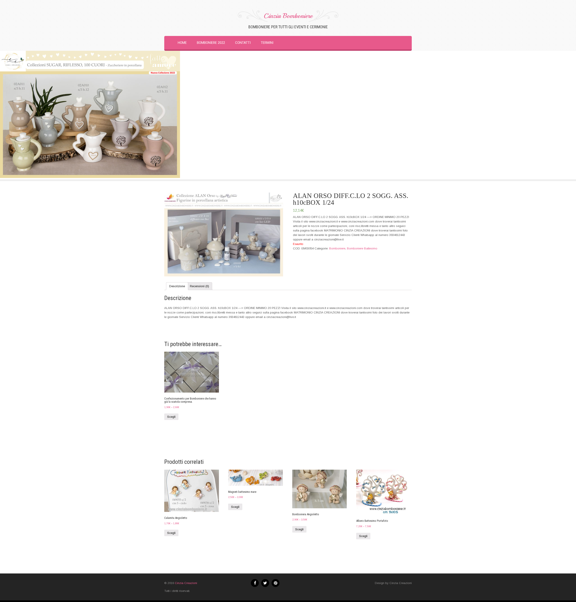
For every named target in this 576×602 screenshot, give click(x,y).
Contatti (243, 43)
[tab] (177, 286)
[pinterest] (275, 583)
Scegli (171, 416)
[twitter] (265, 583)
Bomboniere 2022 (211, 43)
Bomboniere (337, 248)
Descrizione (177, 286)
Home (182, 43)
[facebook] (255, 583)
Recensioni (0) (199, 286)
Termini (267, 43)
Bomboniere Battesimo (362, 248)
